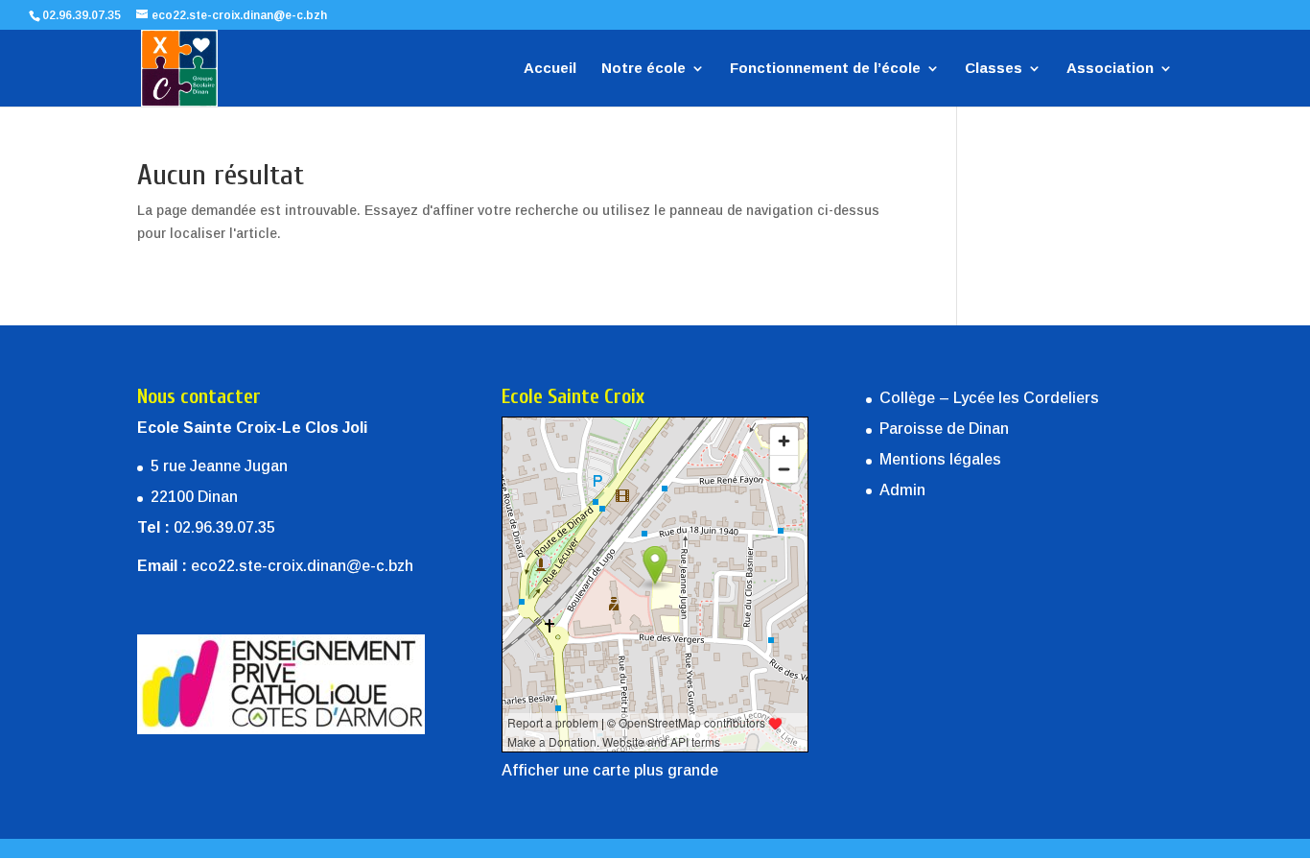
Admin (902, 490)
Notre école (643, 68)
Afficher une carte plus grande (610, 770)
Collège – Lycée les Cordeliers (989, 398)
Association (1110, 68)
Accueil (550, 68)
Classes (993, 68)
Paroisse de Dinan (944, 428)
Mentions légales (940, 459)
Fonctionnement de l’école (825, 68)
